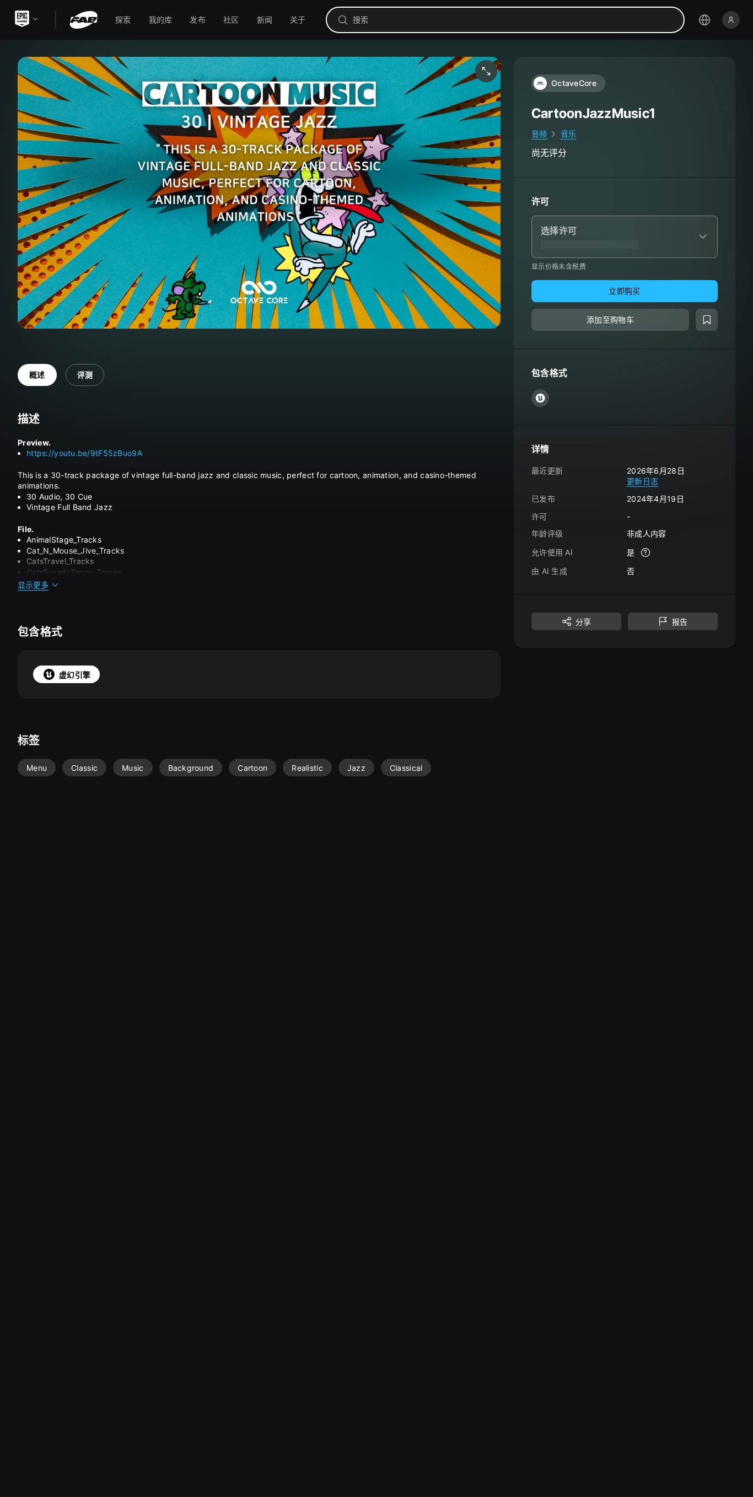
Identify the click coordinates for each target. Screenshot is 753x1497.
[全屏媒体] (486, 71)
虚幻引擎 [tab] (74, 674)
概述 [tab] (37, 374)
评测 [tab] (85, 374)
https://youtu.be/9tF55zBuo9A (84, 453)
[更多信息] (645, 552)
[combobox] (513, 19)
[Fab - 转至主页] (83, 20)
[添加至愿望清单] (707, 320)
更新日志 (642, 481)
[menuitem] (123, 20)
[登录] (731, 20)
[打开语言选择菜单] (704, 20)
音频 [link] (539, 133)
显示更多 (33, 584)
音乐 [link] (569, 133)
